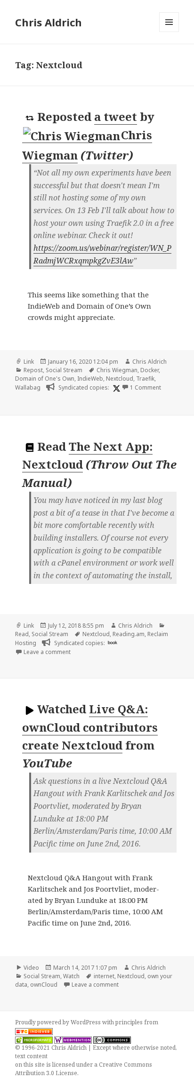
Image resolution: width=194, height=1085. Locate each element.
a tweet (115, 116)
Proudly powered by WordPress (58, 1022)
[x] (115, 387)
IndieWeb (90, 379)
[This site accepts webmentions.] (73, 1039)
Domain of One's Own (44, 379)
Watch (71, 976)
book (112, 642)
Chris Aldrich (48, 22)
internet (104, 976)
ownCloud (43, 985)
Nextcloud (119, 379)
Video (31, 968)
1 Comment (145, 387)
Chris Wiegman (117, 370)
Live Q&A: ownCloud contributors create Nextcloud (90, 727)
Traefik (145, 379)
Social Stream (64, 370)
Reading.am (129, 634)
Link (29, 362)
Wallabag (27, 387)
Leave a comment (47, 652)
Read (22, 634)
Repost (33, 370)
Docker (149, 370)
